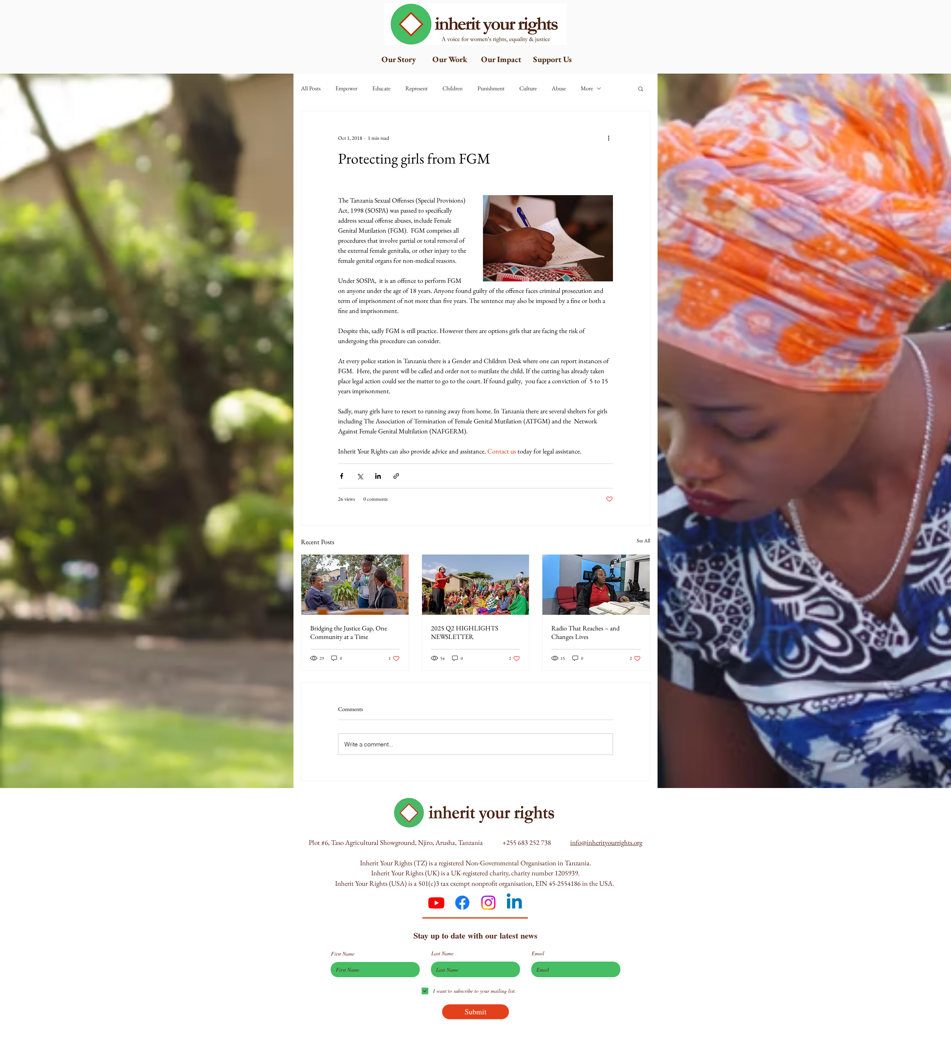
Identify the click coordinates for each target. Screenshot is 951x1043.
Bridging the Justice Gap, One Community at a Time (348, 632)
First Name (342, 953)
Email (538, 953)
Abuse (559, 88)
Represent (416, 88)
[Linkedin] (514, 902)
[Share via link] (396, 475)
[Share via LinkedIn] (378, 475)
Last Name (442, 953)
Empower (346, 88)
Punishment (490, 88)
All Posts (311, 88)
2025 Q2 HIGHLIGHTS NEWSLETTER (464, 632)
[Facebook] (462, 902)
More (587, 88)
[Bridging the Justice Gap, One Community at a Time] (355, 585)
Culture (528, 88)
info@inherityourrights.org (606, 842)
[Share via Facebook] (341, 475)
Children (452, 88)
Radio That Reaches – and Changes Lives (585, 632)
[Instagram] (488, 902)
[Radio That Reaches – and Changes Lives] (596, 585)
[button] (640, 88)
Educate (381, 88)
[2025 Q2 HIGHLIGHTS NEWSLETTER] (475, 585)
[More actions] (608, 137)
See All (643, 540)
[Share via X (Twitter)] (359, 475)
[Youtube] (436, 902)
